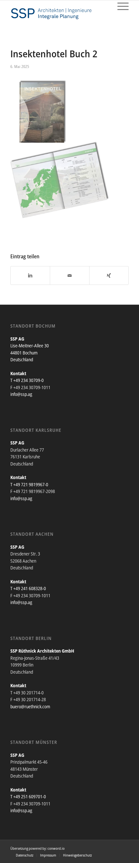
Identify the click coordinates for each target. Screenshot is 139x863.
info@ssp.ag (21, 394)
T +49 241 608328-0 (28, 588)
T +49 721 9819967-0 (29, 484)
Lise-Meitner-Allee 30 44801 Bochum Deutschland (29, 352)
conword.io (56, 848)
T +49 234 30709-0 (27, 380)
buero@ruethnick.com (30, 706)
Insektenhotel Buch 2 (53, 53)
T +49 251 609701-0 (28, 796)
